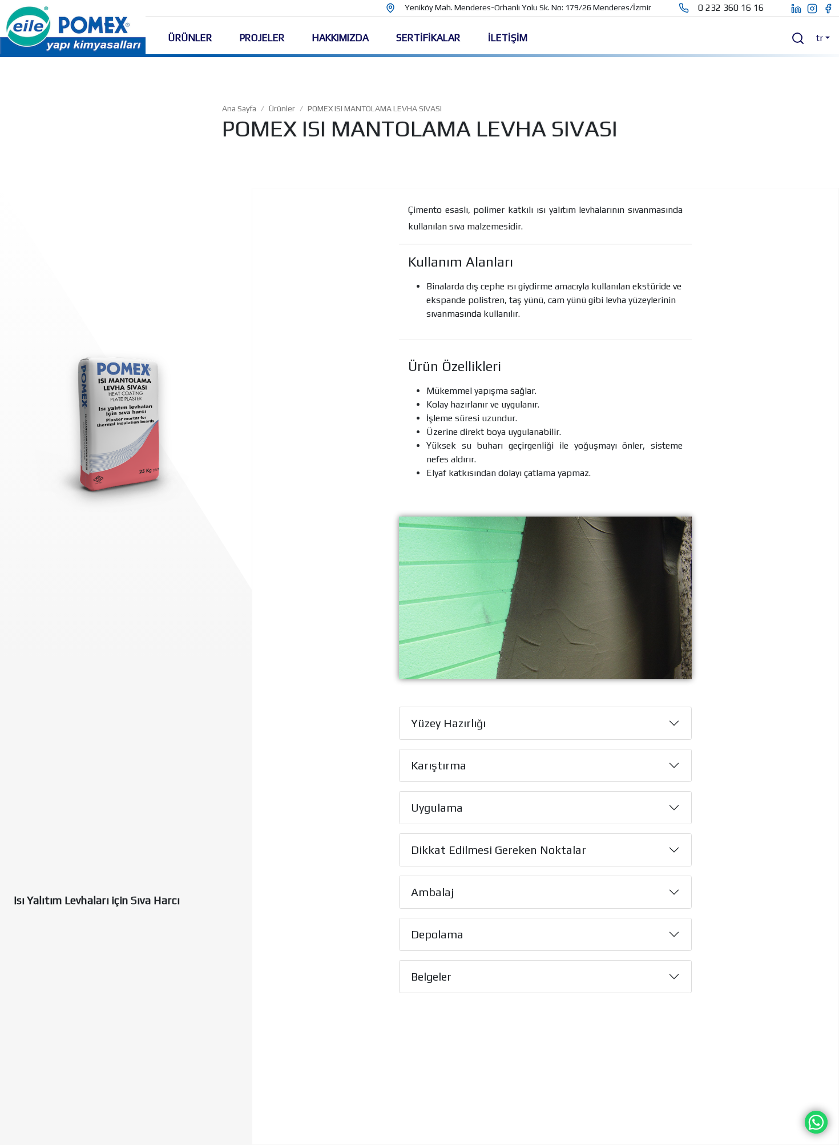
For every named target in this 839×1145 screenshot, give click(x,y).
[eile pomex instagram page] (815, 8)
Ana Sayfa (239, 108)
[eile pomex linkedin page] (790, 8)
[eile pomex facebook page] (831, 8)
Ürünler (282, 108)
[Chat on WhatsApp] (816, 1121)
